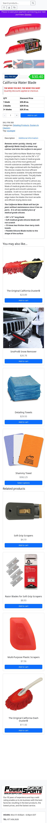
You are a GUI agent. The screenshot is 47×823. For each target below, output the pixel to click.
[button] (9, 7)
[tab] (10, 138)
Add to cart (32, 115)
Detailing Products (21, 125)
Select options (23, 483)
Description (10, 138)
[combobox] (16, 3)
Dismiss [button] (28, 14)
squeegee (11, 130)
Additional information (28, 138)
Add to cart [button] (23, 300)
